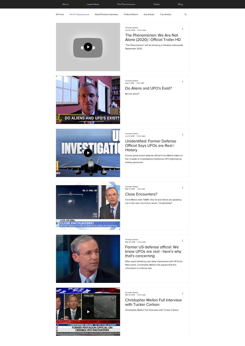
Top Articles (165, 14)
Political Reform (131, 14)
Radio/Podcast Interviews (106, 14)
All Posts (60, 14)
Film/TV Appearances (79, 14)
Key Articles (149, 14)
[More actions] (183, 28)
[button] (185, 14)
